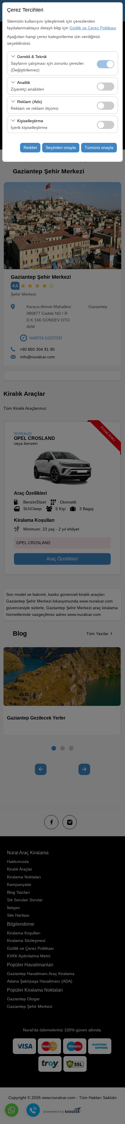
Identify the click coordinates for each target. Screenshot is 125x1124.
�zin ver (105, 86)
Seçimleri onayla (61, 147)
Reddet (30, 147)
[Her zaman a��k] (105, 63)
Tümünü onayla (99, 147)
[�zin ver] (105, 86)
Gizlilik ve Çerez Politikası (92, 28)
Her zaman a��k (105, 64)
